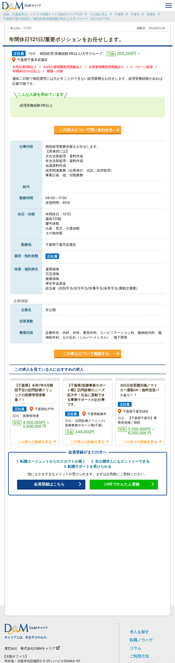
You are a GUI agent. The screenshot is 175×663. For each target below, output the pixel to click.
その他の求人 (99, 14)
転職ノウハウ (141, 640)
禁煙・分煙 (55, 71)
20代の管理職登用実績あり (62, 67)
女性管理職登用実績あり (106, 67)
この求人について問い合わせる (86, 129)
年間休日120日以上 (26, 71)
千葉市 (135, 14)
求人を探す (139, 632)
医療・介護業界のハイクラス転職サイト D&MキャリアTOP (43, 14)
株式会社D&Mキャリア (37, 648)
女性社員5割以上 (24, 67)
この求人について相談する (86, 353)
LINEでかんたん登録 (122, 484)
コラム (135, 648)
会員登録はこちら (49, 484)
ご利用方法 (139, 656)
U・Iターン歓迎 (141, 67)
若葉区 (151, 14)
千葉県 (119, 14)
